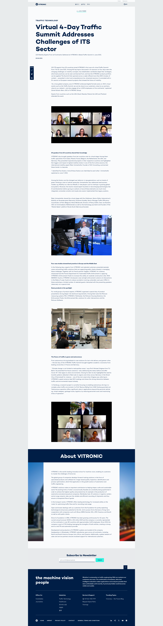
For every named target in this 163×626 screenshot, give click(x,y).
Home (42, 620)
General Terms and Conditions (89, 620)
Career (119, 1)
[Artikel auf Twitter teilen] (32, 74)
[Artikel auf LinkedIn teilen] (32, 78)
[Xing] (115, 620)
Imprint (49, 620)
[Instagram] (126, 620)
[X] (119, 620)
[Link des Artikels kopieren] (32, 70)
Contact (72, 620)
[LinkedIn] (111, 620)
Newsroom (125, 1)
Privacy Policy (60, 620)
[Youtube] (123, 620)
